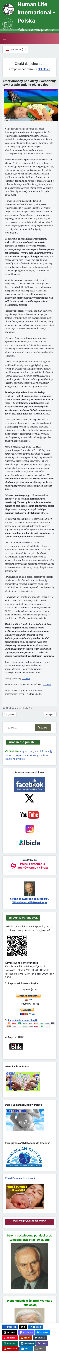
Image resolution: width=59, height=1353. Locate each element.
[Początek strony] (53, 1345)
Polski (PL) (17, 49)
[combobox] (20, 727)
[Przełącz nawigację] (4, 39)
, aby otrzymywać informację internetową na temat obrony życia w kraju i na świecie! (28, 755)
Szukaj (44, 727)
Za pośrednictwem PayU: (23, 1020)
